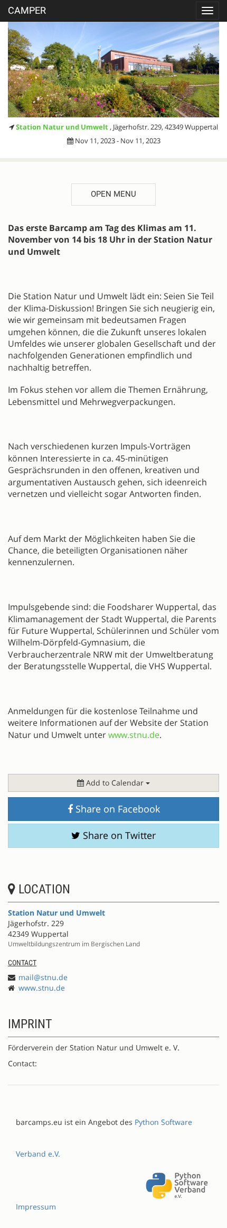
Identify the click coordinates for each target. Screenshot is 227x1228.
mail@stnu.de (43, 977)
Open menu (113, 194)
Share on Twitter (118, 835)
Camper (27, 10)
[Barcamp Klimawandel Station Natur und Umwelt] (113, 69)
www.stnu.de (41, 988)
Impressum (36, 1207)
